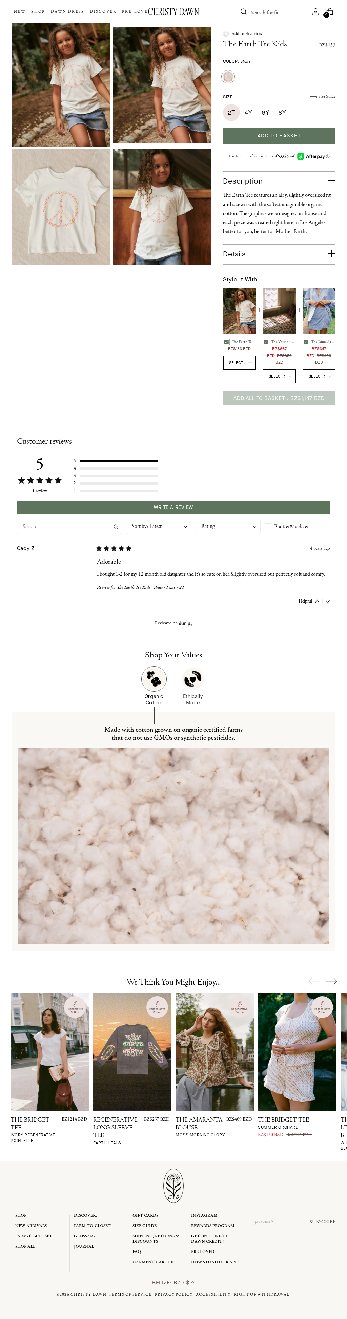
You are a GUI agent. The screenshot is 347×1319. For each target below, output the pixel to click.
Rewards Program (212, 1226)
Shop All (25, 1246)
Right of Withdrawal (261, 1294)
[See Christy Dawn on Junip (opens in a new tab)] (185, 623)
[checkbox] (297, 527)
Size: (228, 97)
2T (231, 113)
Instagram (204, 1215)
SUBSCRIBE (322, 1222)
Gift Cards (145, 1215)
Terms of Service (130, 1294)
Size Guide (327, 96)
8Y (282, 113)
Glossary (85, 1236)
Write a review (173, 507)
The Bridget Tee (283, 1123)
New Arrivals (31, 1226)
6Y (265, 113)
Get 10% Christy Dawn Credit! (209, 1238)
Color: (237, 61)
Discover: (85, 1215)
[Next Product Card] (331, 981)
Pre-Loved (203, 1252)
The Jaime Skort (323, 342)
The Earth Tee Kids (255, 44)
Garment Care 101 (153, 1262)
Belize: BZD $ (171, 1282)
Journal (84, 1246)
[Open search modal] (244, 11)
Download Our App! (215, 1262)
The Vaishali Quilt (283, 342)
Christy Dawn (88, 1294)
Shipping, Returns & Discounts (155, 1238)
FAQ (136, 1252)
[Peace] (228, 76)
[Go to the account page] (315, 11)
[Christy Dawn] (173, 11)
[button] (242, 34)
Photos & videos (291, 527)
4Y (248, 113)
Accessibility (213, 1294)
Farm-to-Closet (33, 1236)
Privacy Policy (174, 1294)
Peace (246, 61)
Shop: (21, 1215)
